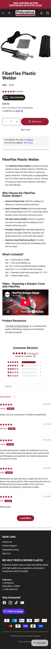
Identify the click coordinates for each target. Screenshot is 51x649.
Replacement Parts (10, 550)
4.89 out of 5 (32, 353)
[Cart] (47, 13)
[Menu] (3, 13)
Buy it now (25, 130)
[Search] (9, 13)
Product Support (9, 546)
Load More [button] (25, 518)
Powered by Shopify (33, 636)
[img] (6, 404)
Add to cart (37, 121)
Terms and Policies (25, 642)
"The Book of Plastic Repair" (17, 326)
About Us (6, 553)
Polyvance (21, 636)
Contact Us (7, 542)
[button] (8, 91)
